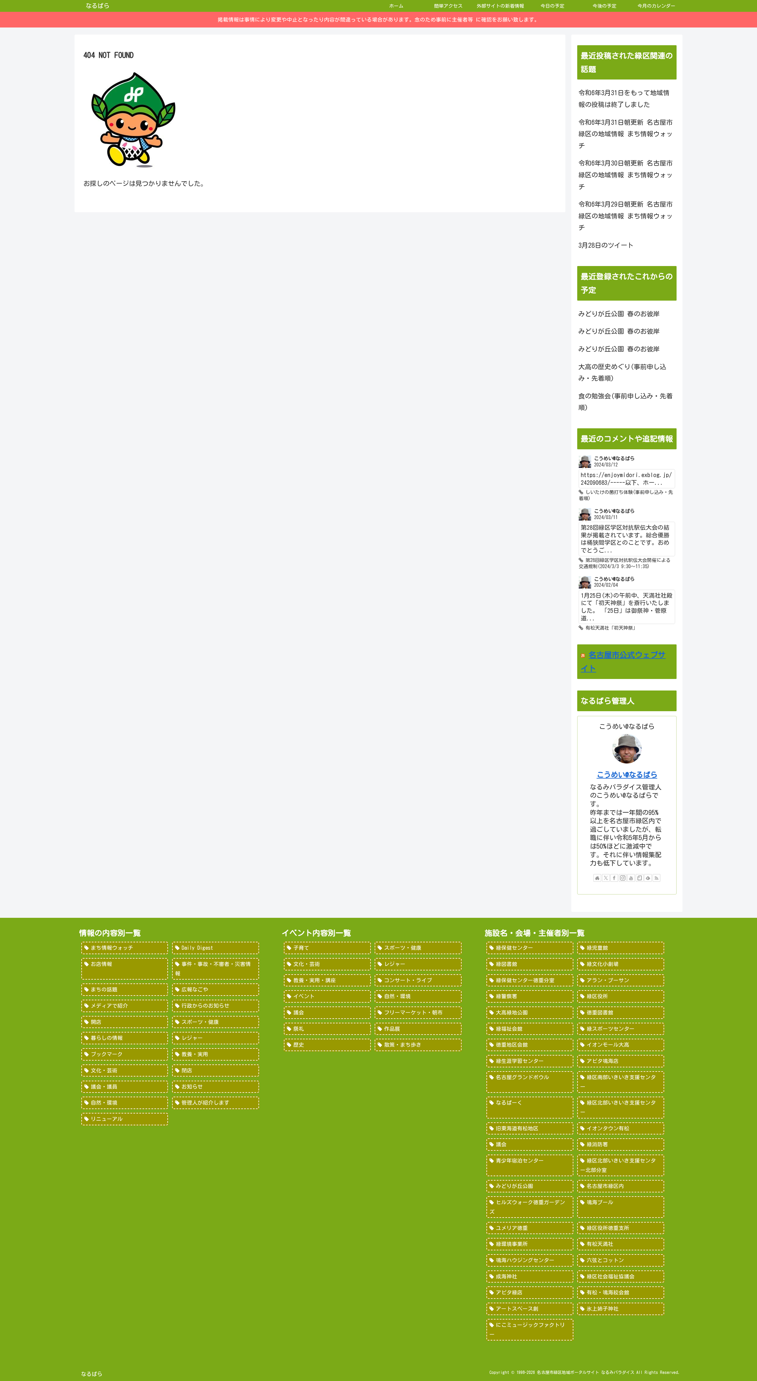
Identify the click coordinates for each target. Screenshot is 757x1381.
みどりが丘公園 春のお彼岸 (619, 314)
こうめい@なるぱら (627, 774)
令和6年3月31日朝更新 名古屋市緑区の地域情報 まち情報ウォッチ (625, 134)
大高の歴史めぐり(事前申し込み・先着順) (622, 373)
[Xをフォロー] (606, 878)
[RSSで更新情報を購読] (656, 878)
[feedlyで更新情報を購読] (648, 878)
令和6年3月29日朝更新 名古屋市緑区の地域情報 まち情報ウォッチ (625, 216)
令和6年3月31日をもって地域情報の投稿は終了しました (623, 99)
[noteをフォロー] (639, 878)
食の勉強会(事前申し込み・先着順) (625, 402)
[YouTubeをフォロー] (631, 878)
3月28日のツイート (606, 245)
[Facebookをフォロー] (614, 878)
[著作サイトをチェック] (597, 878)
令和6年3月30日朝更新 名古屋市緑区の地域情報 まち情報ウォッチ (625, 175)
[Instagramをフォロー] (623, 878)
